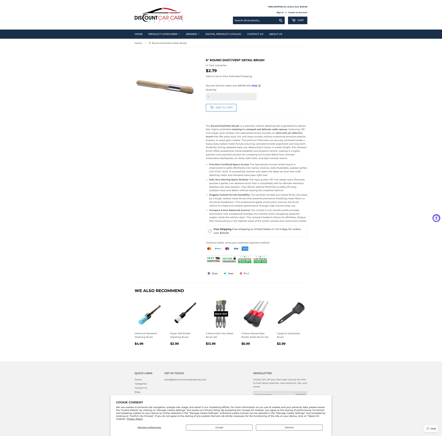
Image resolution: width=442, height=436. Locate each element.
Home (138, 34)
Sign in (280, 12)
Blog (137, 392)
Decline (289, 427)
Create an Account (297, 12)
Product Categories (163, 34)
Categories (141, 383)
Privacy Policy (135, 419)
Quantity (211, 89)
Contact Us (255, 34)
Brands (192, 34)
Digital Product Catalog (223, 34)
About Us (275, 34)
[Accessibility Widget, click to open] (436, 218)
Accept (219, 427)
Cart (300, 20)
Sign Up (300, 394)
